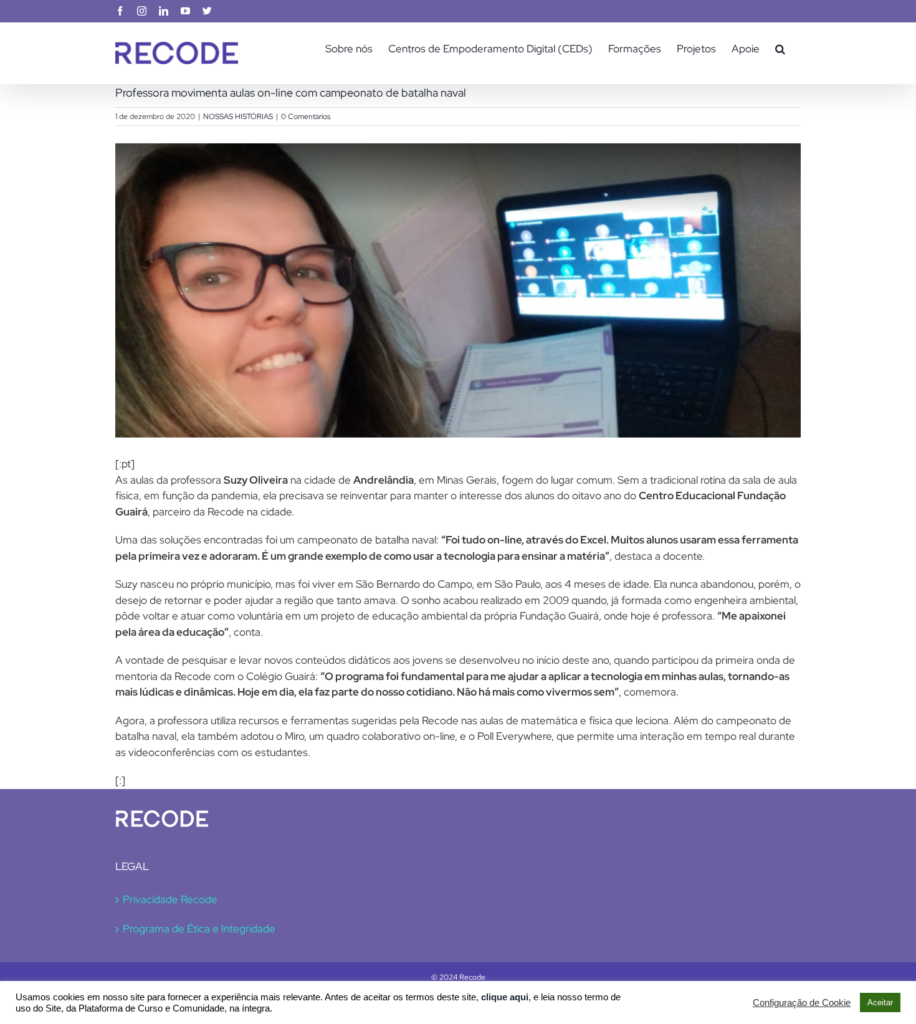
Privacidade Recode (170, 899)
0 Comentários (305, 117)
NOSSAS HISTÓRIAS (238, 117)
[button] (780, 48)
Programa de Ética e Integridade (199, 928)
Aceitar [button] (880, 1002)
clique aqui (504, 997)
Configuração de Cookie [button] (802, 1003)
